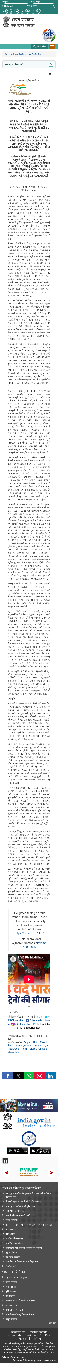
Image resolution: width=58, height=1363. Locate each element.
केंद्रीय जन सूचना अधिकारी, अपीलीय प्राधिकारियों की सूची (29, 1224)
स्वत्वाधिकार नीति (15, 1335)
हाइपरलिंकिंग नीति (18, 1331)
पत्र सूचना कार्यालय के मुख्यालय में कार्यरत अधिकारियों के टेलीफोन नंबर (28, 1195)
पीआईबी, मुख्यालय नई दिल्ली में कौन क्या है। (23, 1201)
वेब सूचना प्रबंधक (13, 1257)
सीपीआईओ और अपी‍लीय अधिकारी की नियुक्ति (24, 1247)
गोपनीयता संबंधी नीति (38, 1331)
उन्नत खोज (41, 46)
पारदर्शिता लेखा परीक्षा (14, 1243)
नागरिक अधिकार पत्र (14, 1238)
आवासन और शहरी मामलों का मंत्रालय (20, 1300)
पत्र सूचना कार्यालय (22, 25)
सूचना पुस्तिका (11, 1252)
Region (5, 2)
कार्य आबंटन (10, 1233)
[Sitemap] (33, 11)
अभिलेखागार (22, 1338)
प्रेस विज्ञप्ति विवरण (34, 54)
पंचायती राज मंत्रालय (14, 1309)
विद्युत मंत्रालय (11, 1319)
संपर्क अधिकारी (11, 1219)
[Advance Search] (38, 11)
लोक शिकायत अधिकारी (15, 1210)
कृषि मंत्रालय (11, 1291)
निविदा (47, 1335)
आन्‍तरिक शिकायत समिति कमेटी (18, 1215)
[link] (29, 1104)
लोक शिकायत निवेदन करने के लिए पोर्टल (22, 1261)
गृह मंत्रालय (10, 1295)
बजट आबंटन (11, 1229)
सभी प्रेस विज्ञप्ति (17, 54)
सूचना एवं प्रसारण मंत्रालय (16, 1277)
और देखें (52, 1322)
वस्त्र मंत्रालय (11, 1281)
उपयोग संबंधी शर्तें (33, 1335)
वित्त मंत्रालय (11, 1286)
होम (6, 54)
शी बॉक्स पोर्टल (11, 1266)
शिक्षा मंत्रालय (11, 1305)
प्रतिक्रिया (36, 1338)
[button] (22, 11)
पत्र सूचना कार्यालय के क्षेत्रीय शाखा (20, 1206)
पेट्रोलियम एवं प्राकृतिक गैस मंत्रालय (20, 1314)
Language (35, 2)
